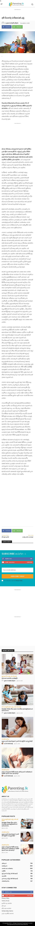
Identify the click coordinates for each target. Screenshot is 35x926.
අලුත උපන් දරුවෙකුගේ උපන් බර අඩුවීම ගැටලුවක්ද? (17, 741)
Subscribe (29, 562)
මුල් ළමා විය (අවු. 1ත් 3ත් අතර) (9, 676)
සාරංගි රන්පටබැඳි (8, 743)
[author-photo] (3, 681)
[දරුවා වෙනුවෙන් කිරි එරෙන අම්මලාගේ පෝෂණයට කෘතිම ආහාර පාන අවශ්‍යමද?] (17, 758)
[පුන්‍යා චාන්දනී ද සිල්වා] (3, 23)
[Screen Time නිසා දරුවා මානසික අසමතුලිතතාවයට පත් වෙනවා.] (17, 695)
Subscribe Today (17, 576)
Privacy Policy (19, 580)
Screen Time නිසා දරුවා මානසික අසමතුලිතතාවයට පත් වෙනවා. (17, 709)
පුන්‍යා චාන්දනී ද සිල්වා (12, 23)
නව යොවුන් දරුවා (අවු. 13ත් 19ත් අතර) (11, 706)
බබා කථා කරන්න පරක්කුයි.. (10, 678)
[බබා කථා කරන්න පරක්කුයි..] (17, 664)
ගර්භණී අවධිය (5, 739)
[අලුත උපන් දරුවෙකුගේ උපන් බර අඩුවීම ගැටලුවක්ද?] (17, 727)
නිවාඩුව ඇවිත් (5, 537)
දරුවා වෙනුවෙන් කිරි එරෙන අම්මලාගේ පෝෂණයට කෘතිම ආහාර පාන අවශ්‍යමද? (17, 772)
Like (31, 558)
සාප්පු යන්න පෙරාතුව (27, 537)
